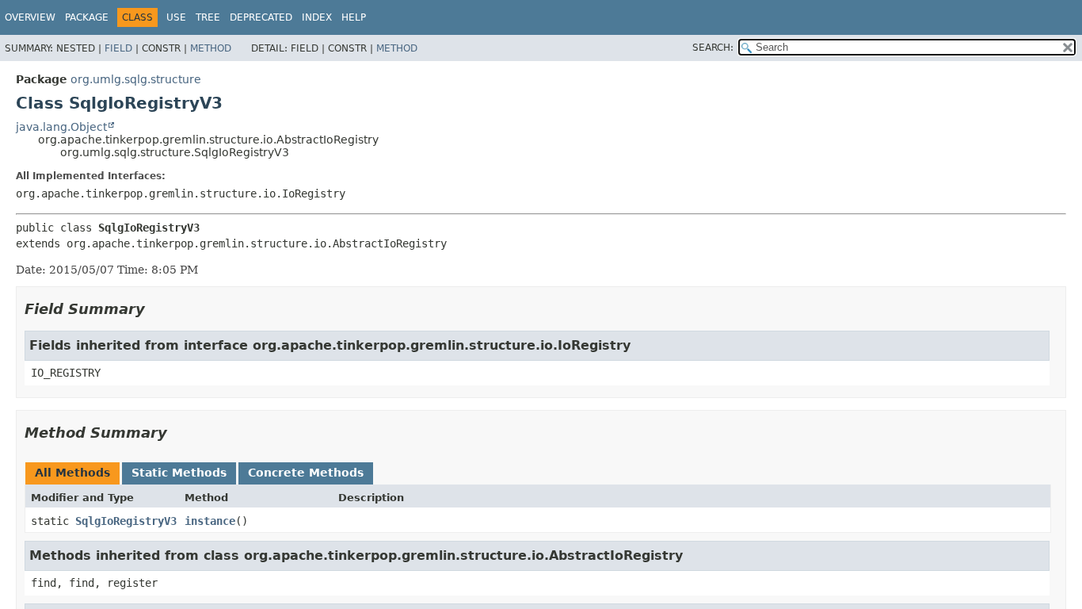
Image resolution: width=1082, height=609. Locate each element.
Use (176, 17)
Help (353, 17)
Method (210, 48)
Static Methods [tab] (179, 472)
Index (317, 17)
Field (118, 48)
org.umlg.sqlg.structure (135, 79)
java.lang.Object (61, 127)
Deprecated (261, 17)
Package (87, 17)
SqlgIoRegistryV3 (126, 521)
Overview (30, 17)
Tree (208, 17)
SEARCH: (712, 47)
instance (210, 521)
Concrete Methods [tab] (306, 472)
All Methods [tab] (72, 472)
